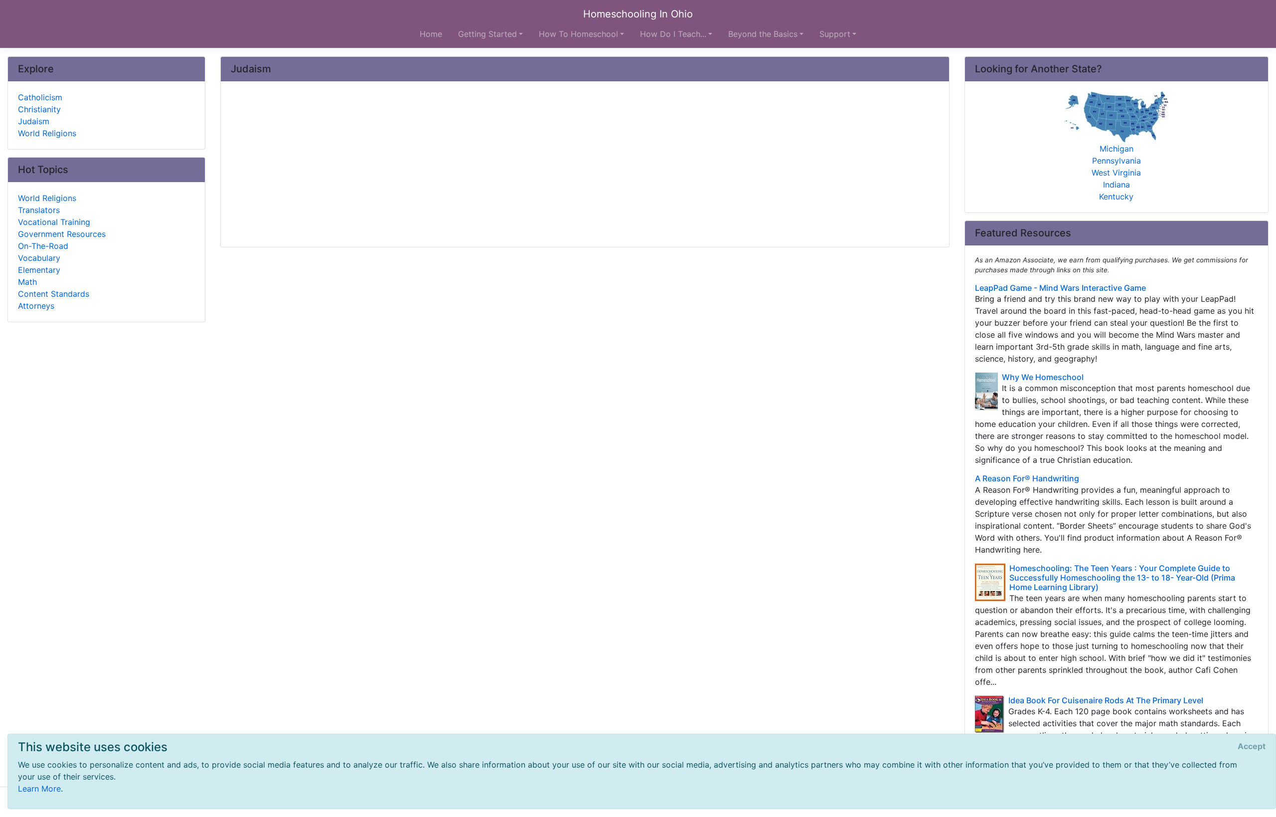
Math (27, 282)
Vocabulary (39, 258)
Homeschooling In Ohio (638, 14)
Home (431, 34)
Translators (39, 210)
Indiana (1116, 185)
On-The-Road (43, 246)
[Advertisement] (530, 165)
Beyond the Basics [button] (763, 34)
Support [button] (834, 34)
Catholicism (40, 97)
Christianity (39, 109)
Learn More (39, 789)
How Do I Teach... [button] (673, 34)
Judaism (33, 121)
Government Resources (62, 234)
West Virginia (1116, 173)
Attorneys (36, 306)
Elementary (39, 270)
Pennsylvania (1116, 161)
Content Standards (53, 294)
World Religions (47, 133)
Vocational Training (54, 222)
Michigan (1116, 149)
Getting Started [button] (487, 34)
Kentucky (1116, 197)
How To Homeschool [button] (578, 34)
